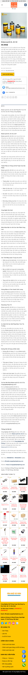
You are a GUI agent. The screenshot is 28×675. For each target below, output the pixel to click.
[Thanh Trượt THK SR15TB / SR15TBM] (23, 532)
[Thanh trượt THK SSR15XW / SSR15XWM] (23, 552)
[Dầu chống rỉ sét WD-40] (14, 552)
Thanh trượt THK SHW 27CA (5, 488)
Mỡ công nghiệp (7, 664)
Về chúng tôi (5, 627)
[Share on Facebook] (5, 97)
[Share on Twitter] (8, 97)
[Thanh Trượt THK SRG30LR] (14, 569)
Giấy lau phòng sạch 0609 (14, 539)
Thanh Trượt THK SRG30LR (14, 576)
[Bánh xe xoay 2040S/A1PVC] (23, 569)
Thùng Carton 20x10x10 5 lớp (14, 488)
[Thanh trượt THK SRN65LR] (5, 552)
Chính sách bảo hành (8, 644)
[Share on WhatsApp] (2, 97)
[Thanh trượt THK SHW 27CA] (5, 481)
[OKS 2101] (5, 516)
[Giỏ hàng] (25, 5)
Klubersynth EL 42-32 (18, 434)
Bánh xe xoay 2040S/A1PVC (23, 576)
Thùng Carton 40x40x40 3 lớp (23, 523)
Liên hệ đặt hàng (8, 74)
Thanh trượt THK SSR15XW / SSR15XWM (23, 559)
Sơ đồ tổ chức (6, 636)
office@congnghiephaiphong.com (13, 461)
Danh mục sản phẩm (8, 654)
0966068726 (11, 81)
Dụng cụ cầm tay (7, 661)
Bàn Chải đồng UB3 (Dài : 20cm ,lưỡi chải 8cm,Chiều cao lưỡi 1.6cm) (5, 541)
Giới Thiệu (5, 631)
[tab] (14, 106)
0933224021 (18, 457)
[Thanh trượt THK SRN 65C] (14, 498)
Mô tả (2, 106)
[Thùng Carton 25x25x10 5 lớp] (14, 516)
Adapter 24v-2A (5, 504)
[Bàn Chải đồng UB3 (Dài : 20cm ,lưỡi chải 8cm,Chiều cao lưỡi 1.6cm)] (5, 532)
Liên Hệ (4, 633)
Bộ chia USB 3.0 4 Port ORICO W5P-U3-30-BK (23, 489)
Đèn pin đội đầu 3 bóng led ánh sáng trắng (23, 506)
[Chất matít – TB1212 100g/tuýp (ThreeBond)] (5, 569)
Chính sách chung (7, 641)
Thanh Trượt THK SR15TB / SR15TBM (23, 539)
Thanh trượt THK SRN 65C (14, 505)
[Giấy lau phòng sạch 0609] (14, 532)
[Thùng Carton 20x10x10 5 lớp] (14, 481)
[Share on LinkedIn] (16, 97)
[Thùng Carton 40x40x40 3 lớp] (23, 516)
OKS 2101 (5, 522)
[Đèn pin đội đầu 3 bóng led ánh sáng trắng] (23, 498)
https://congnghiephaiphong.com (15, 464)
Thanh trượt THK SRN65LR (5, 559)
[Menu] (2, 5)
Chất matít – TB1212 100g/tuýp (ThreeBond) (5, 577)
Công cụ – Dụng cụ (8, 658)
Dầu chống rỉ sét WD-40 (14, 559)
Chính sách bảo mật (8, 650)
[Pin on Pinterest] (13, 97)
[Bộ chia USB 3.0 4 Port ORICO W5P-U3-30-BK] (23, 481)
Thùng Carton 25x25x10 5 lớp (14, 523)
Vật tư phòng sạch (7, 666)
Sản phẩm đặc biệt (6, 39)
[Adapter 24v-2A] (5, 498)
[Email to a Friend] (10, 97)
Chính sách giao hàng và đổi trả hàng (13, 647)
